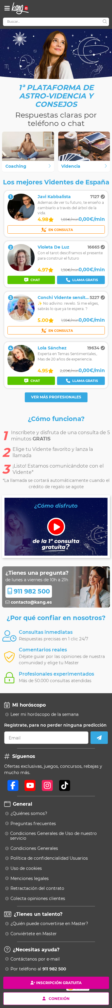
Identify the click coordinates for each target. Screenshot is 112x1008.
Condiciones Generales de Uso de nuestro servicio (53, 836)
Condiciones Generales (34, 848)
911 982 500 (31, 591)
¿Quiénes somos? (28, 813)
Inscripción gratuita (59, 983)
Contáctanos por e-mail (35, 959)
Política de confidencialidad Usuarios (49, 858)
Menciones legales (29, 878)
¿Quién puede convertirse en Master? (49, 923)
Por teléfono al (38, 969)
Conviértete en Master (33, 933)
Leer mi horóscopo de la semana (44, 714)
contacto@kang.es (31, 602)
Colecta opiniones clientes (37, 898)
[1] (21, 219)
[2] (21, 269)
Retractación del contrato (37, 888)
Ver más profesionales (56, 397)
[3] (21, 320)
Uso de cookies (26, 868)
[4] (21, 370)
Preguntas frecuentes (33, 823)
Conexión (59, 998)
